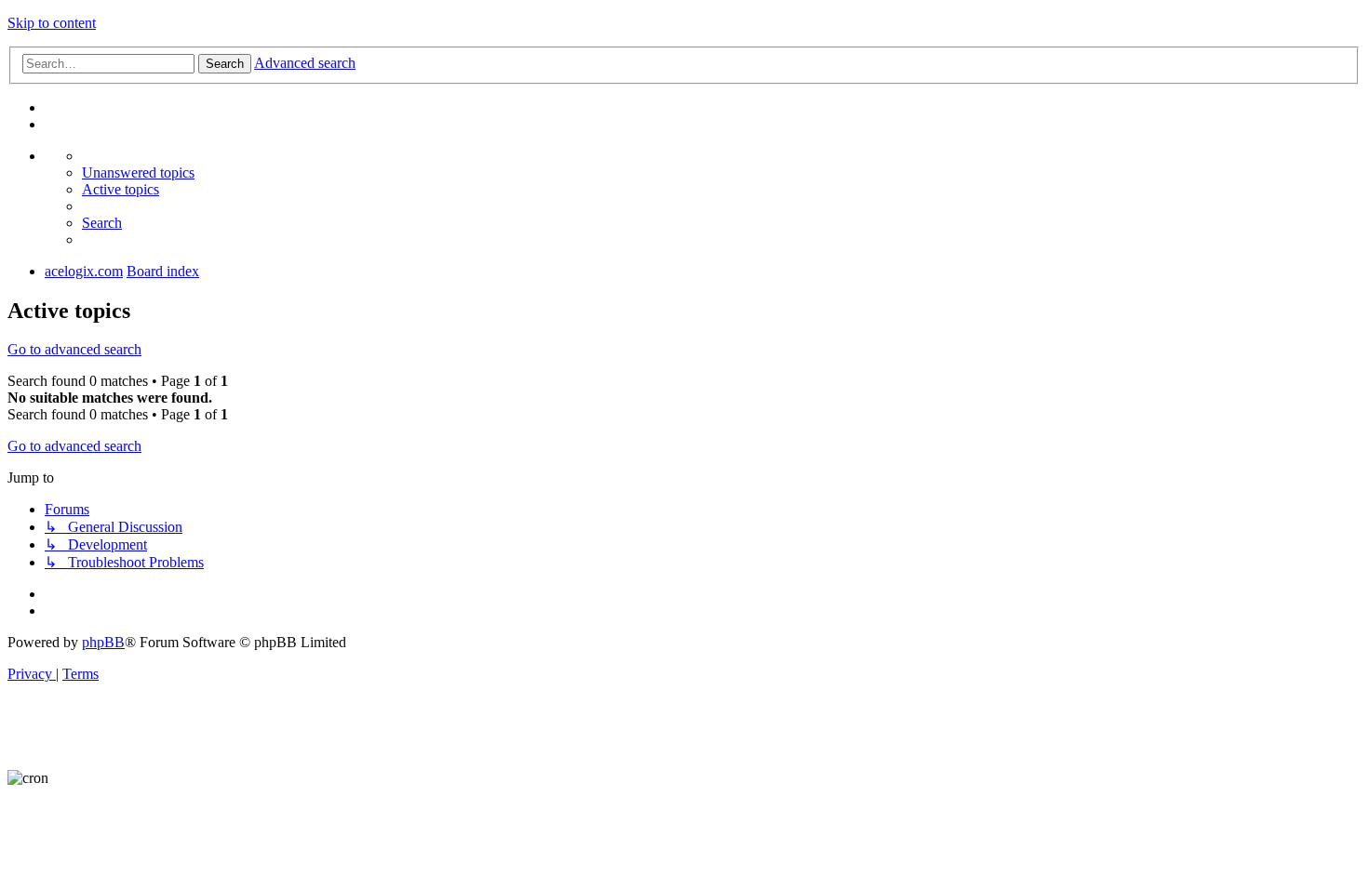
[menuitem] (138, 172)
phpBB (103, 642)
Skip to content (51, 23)
